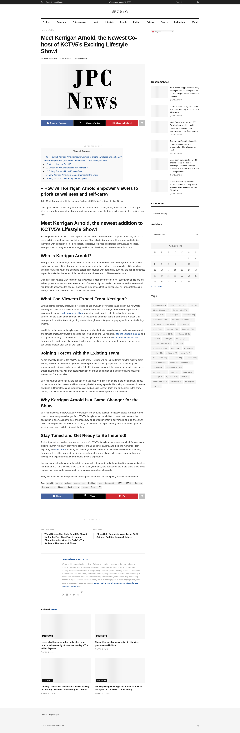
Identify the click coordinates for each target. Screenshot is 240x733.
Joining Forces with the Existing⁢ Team (64, 171)
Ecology (46, 22)
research (176, 358)
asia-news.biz (100, 583)
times (174, 372)
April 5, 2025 (47, 652)
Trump (157, 377)
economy (174, 315)
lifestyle (61, 487)
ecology (158, 315)
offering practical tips (72, 313)
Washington (160, 382)
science (191, 358)
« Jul (153, 286)
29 (175, 282)
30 (182, 282)
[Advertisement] (92, 137)
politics (172, 353)
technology (159, 372)
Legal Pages (58, 2)
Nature (176, 348)
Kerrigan (138, 483)
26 (155, 282)
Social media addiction (181, 362)
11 (196, 264)
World (195, 22)
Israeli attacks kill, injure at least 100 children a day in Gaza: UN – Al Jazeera (184, 109)
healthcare (172, 329)
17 (189, 270)
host (100, 483)
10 (189, 264)
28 (168, 282)
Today (187, 372)
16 (182, 270)
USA (185, 377)
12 (155, 270)
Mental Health (160, 348)
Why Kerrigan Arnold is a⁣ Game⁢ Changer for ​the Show (72, 175)
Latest (168, 339)
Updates (172, 377)
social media (160, 362)
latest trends (60, 449)
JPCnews (183, 334)
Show (93, 487)
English (157, 32)
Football (183, 324)
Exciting (91, 483)
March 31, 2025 (49, 693)
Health (96, 22)
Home (43, 30)
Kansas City (110, 483)
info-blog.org (112, 583)
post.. (185, 353)
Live (179, 343)
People (123, 22)
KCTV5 (129, 483)
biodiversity (159, 305)
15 (175, 270)
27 (162, 282)
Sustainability (174, 367)
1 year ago (176, 100)
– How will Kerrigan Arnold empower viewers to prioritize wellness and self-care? (84, 157)
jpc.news (74, 586)
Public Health (160, 358)
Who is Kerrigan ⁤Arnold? (58, 164)
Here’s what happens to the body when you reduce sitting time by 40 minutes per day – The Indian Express (64, 645)
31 (189, 282)
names (85, 487)
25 (196, 276)
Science (150, 22)
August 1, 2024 (71, 58)
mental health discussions (126, 337)
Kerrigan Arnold (48, 487)
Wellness (176, 382)
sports (158, 367)
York (156, 386)
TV (100, 487)
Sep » (159, 286)
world (190, 382)
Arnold (50, 483)
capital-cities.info (126, 583)
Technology (179, 22)
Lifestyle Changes (162, 343)
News (189, 348)
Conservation (180, 310)
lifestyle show (73, 487)
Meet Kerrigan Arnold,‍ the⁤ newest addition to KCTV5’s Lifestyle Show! (74, 160)
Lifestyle (109, 22)
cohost (68, 483)
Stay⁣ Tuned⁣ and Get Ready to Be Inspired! (66, 178)
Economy (61, 22)
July (156, 339)
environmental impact (182, 319)
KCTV (120, 483)
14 (168, 270)
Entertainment (79, 22)
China (193, 305)
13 (162, 270)
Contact (49, 2)
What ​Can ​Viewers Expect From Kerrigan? (67, 167)
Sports (164, 22)
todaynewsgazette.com (55, 725)
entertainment (79, 483)
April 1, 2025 (102, 649)
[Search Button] (197, 2)
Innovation (188, 329)
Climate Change (161, 310)
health (157, 329)
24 (189, 276)
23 (182, 276)
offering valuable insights (128, 334)
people (158, 353)
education (189, 315)
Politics (136, 22)
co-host (59, 483)
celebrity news (177, 305)
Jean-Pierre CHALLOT (52, 58)
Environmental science (164, 324)
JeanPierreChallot (163, 334)
